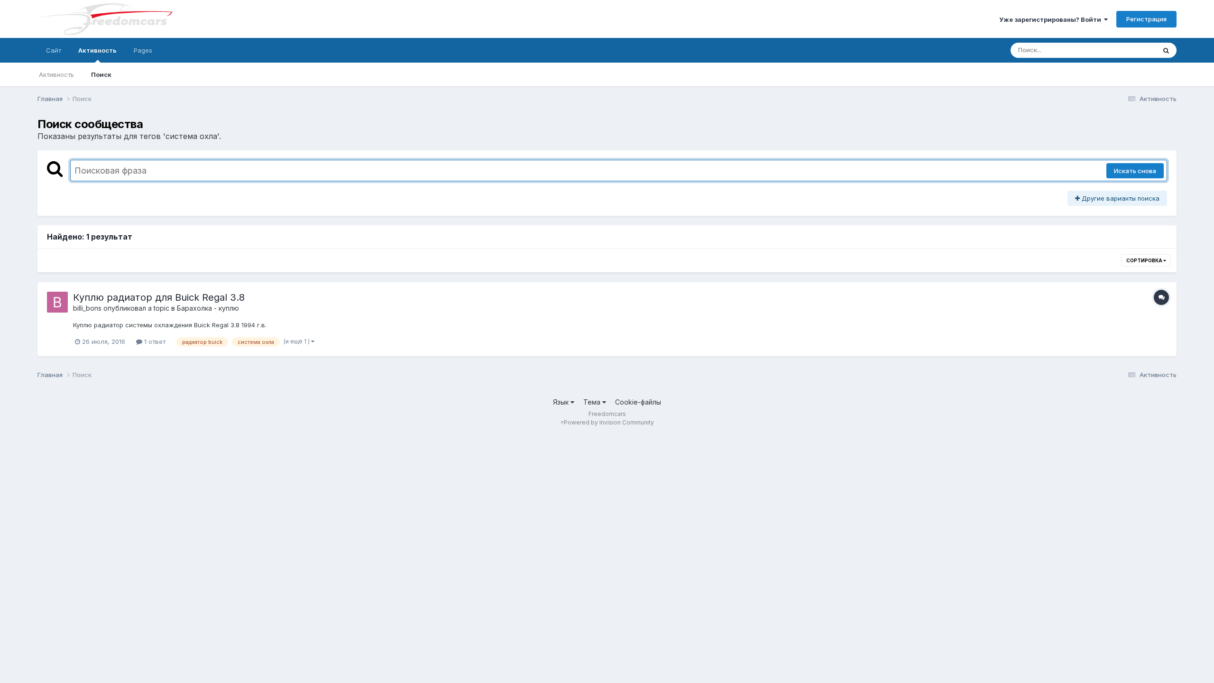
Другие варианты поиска (1119, 198)
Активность (97, 50)
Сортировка (1144, 260)
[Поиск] (1166, 50)
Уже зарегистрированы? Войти (1051, 19)
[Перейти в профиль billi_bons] (57, 302)
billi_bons (87, 308)
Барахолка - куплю (208, 308)
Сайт (53, 50)
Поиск (101, 74)
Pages (143, 50)
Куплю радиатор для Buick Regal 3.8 (159, 297)
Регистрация (1146, 19)
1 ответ (154, 341)
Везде (1134, 50)
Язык (561, 402)
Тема (592, 402)
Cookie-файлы (638, 402)
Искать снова (1135, 171)
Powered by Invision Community (609, 422)
